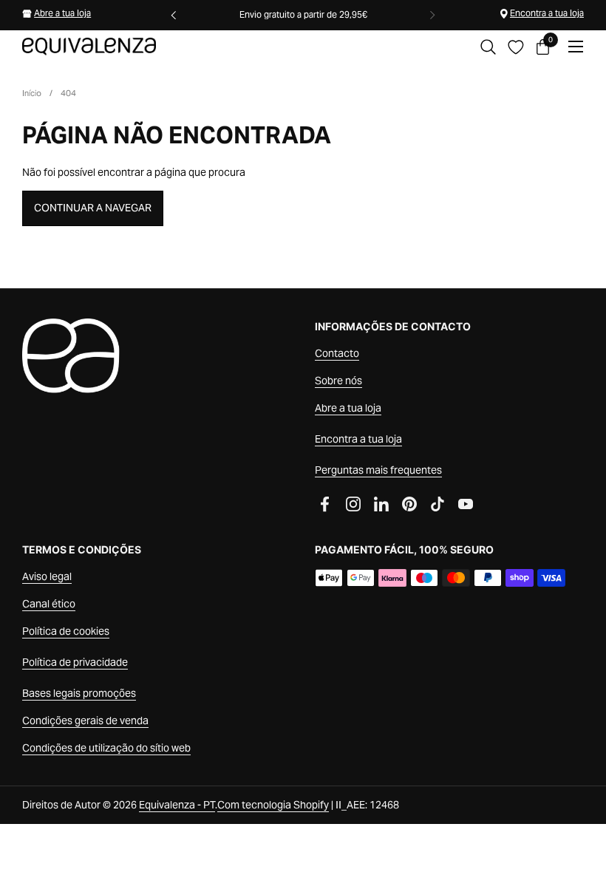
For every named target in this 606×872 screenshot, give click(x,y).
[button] (488, 47)
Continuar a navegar (93, 207)
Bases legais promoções (79, 693)
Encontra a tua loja (547, 13)
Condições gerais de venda (85, 720)
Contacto (337, 353)
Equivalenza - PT (177, 804)
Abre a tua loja (62, 13)
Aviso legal (47, 576)
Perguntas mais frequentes (378, 470)
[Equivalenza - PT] (89, 46)
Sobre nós (338, 380)
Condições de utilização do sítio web (106, 748)
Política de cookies (65, 631)
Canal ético (48, 603)
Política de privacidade (75, 662)
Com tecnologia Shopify (273, 804)
